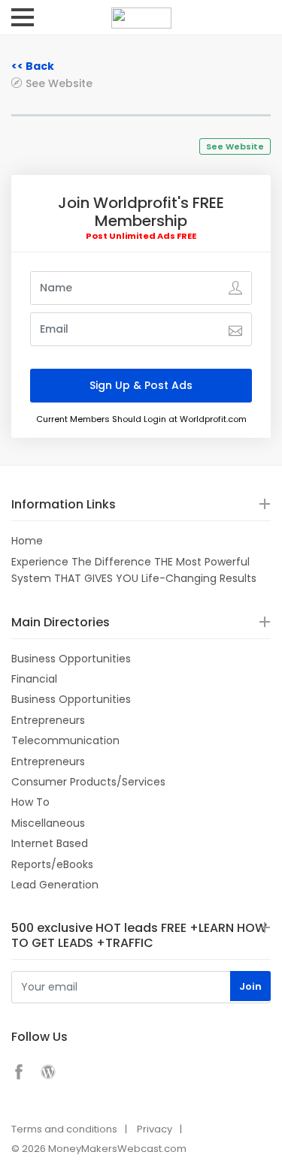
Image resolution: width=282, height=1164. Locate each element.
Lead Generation (55, 884)
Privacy (154, 1129)
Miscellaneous (48, 823)
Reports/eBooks (52, 864)
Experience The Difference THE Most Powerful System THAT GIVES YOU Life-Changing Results (133, 570)
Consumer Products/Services (88, 781)
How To (30, 802)
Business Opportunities (71, 658)
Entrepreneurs (48, 720)
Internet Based (49, 843)
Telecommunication (65, 740)
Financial (34, 678)
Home (27, 540)
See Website (59, 83)
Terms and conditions (64, 1129)
